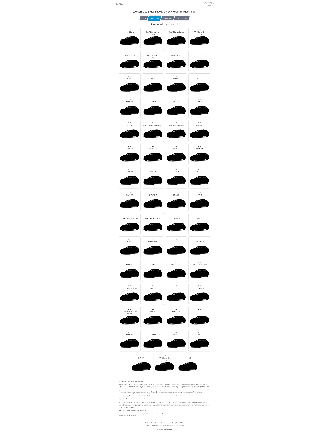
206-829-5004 (211, 5)
